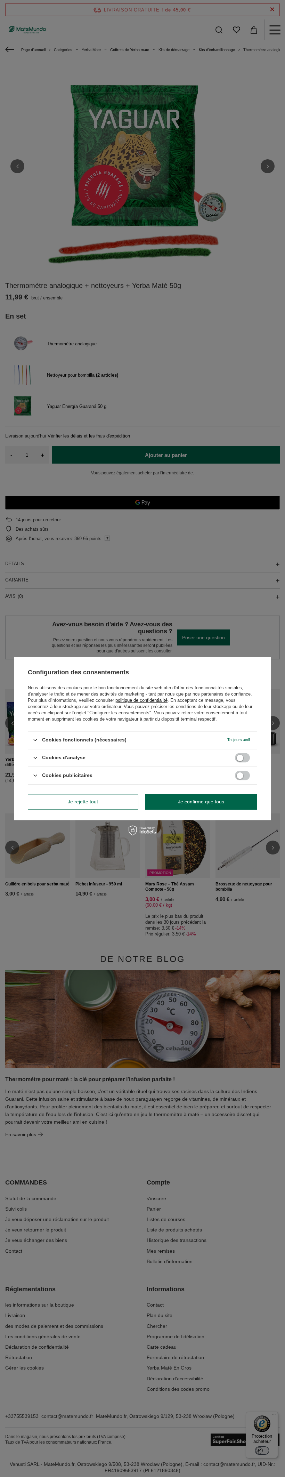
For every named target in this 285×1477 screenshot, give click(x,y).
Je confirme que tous (201, 801)
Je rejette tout (83, 801)
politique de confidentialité (141, 700)
